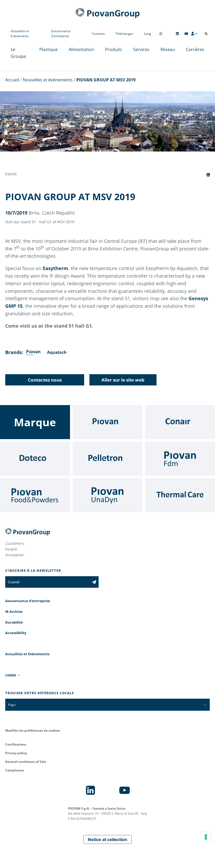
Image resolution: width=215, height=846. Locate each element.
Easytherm (55, 268)
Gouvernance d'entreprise (61, 33)
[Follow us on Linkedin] (177, 33)
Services (141, 49)
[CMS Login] (194, 33)
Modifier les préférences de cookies (32, 730)
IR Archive (14, 611)
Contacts (98, 33)
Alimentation (81, 49)
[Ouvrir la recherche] (206, 33)
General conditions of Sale (25, 761)
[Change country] (161, 33)
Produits (113, 49)
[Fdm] (180, 459)
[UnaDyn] (108, 495)
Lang (147, 33)
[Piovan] (108, 422)
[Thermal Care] (180, 495)
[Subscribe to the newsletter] (94, 582)
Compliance (14, 770)
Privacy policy (16, 753)
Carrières (195, 49)
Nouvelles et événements (48, 80)
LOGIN (10, 675)
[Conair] (180, 422)
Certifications (15, 744)
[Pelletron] (108, 459)
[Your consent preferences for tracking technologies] (206, 837)
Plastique (48, 49)
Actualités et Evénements (20, 33)
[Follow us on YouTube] (186, 33)
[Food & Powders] (35, 495)
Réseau (167, 49)
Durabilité (14, 622)
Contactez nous (45, 380)
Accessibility (15, 632)
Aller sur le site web (122, 380)
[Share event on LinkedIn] (208, 175)
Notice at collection (107, 839)
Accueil (12, 80)
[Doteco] (35, 459)
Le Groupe (18, 53)
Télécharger (124, 33)
